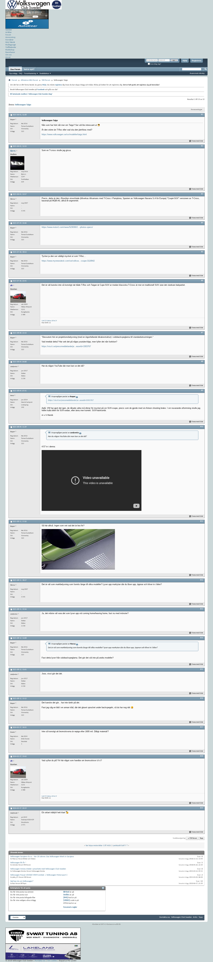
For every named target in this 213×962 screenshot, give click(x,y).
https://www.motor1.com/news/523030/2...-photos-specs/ (67, 227)
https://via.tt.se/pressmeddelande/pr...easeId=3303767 (66, 346)
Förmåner (9, 40)
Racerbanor (10, 52)
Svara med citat (197, 141)
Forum (8, 35)
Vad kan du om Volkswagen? (21, 881)
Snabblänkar (44, 73)
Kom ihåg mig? (155, 64)
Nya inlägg (13, 73)
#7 (202, 333)
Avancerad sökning (197, 73)
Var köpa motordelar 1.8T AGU (98, 845)
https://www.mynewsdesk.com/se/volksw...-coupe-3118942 (68, 261)
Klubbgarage (10, 45)
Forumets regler (70, 907)
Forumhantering (30, 73)
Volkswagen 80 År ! (18, 863)
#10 (201, 427)
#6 (202, 281)
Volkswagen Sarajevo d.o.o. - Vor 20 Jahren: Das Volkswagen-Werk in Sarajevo (42, 857)
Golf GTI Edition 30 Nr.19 (49, 321)
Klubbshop (9, 50)
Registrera (196, 61)
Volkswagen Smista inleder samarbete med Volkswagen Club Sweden (38, 869)
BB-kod (66, 892)
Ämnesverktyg (196, 109)
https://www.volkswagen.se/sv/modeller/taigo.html (64, 134)
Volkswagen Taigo (23, 105)
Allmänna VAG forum (29, 80)
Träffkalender (10, 47)
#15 (201, 669)
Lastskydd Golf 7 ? (120, 845)
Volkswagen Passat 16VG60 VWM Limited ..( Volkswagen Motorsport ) (38, 875)
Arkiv (195, 917)
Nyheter (8, 30)
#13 (201, 609)
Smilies (66, 895)
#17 (201, 727)
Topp (201, 838)
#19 (201, 808)
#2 (202, 146)
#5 (202, 252)
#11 (201, 521)
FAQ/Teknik (10, 42)
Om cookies (52, 961)
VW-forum (46, 80)
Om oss (8, 55)
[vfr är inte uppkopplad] (18, 297)
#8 (202, 361)
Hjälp (185, 61)
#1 (202, 114)
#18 (201, 756)
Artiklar (8, 32)
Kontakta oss (165, 917)
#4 (202, 223)
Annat (7, 57)
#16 (201, 698)
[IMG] (65, 898)
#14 (201, 638)
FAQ (20, 73)
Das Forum (15, 69)
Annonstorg (10, 37)
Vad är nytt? (29, 69)
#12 (201, 580)
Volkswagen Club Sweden (181, 917)
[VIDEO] (66, 900)
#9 (202, 390)
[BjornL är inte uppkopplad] (17, 163)
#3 (202, 194)
